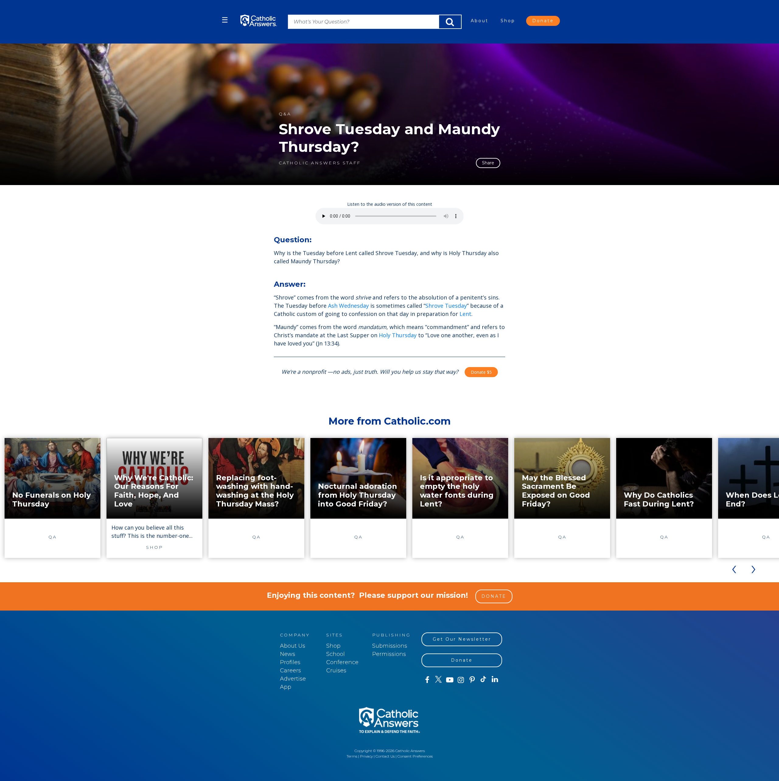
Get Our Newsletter (462, 639)
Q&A (285, 114)
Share (488, 163)
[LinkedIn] (495, 679)
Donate (543, 20)
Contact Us (385, 756)
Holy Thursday (398, 335)
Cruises (336, 670)
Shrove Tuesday (446, 305)
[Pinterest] (472, 679)
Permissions (389, 654)
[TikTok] (483, 679)
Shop (508, 20)
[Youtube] (449, 679)
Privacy (366, 756)
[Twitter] (438, 679)
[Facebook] (427, 679)
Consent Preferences (415, 756)
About (479, 20)
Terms (352, 756)
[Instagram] (460, 679)
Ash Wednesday (348, 305)
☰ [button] (225, 20)
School (335, 654)
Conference (342, 662)
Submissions (389, 646)
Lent (465, 313)
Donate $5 (481, 372)
